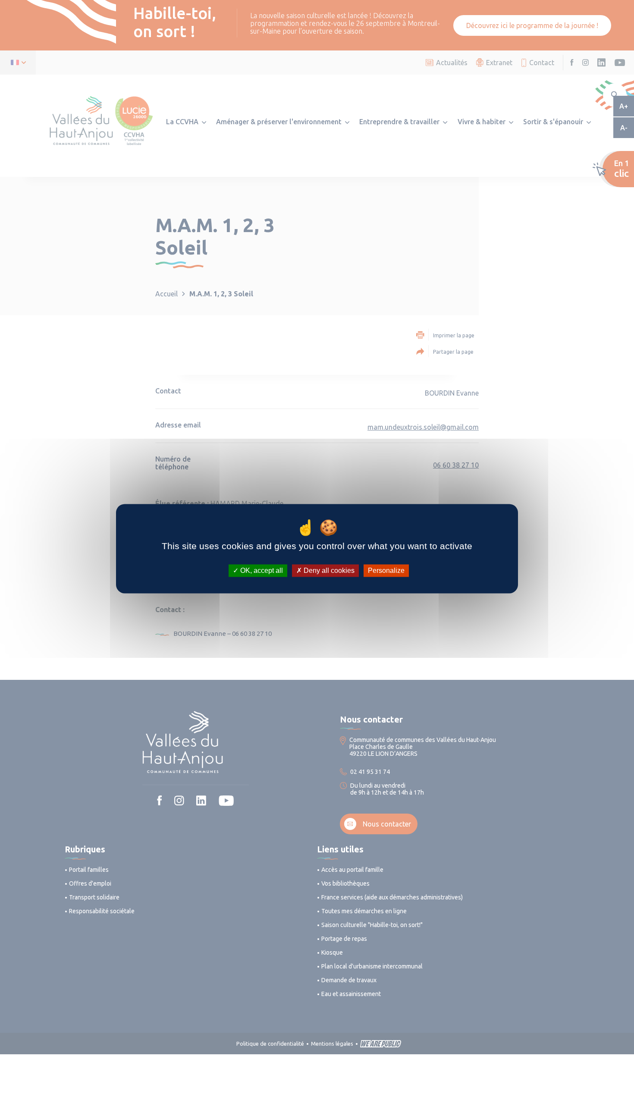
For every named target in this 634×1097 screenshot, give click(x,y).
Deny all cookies (328, 570)
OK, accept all (261, 570)
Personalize (386, 570)
